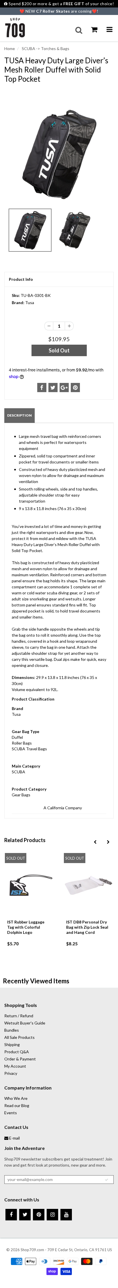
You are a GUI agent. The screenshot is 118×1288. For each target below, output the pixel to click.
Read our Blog (16, 1105)
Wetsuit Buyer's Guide (24, 1022)
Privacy (10, 1073)
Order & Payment (20, 1058)
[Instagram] (52, 1214)
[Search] (78, 30)
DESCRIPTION (19, 415)
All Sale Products (19, 1037)
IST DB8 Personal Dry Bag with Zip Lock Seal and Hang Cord (87, 927)
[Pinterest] (38, 1214)
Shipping (12, 1044)
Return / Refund (18, 1015)
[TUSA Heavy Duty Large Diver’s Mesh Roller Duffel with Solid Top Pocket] (59, 154)
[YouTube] (66, 1214)
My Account (15, 1066)
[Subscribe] (107, 1179)
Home (9, 48)
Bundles (11, 1030)
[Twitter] (25, 1214)
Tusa (29, 302)
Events (10, 1112)
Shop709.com (32, 1249)
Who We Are (15, 1098)
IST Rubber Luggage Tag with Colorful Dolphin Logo (25, 927)
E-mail (14, 1138)
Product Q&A (16, 1051)
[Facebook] (11, 1214)
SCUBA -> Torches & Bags (45, 48)
